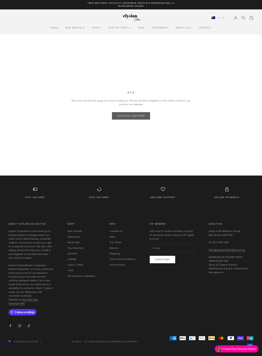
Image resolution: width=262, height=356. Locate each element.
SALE (141, 27)
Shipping (115, 253)
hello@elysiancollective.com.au (227, 250)
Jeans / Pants (75, 264)
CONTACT (205, 27)
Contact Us (116, 231)
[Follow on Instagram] (19, 326)
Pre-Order (116, 242)
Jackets (72, 259)
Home (54, 27)
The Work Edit (75, 248)
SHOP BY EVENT (119, 27)
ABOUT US (183, 27)
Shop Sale (73, 242)
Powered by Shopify (124, 341)
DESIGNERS (160, 27)
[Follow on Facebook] (10, 326)
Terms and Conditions (122, 259)
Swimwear (74, 237)
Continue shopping (131, 115)
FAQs (112, 237)
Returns (114, 248)
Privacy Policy (117, 264)
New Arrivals (75, 231)
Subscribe (162, 259)
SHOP (96, 27)
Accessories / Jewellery (81, 276)
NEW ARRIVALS (75, 27)
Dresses (72, 253)
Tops (70, 270)
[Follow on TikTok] (29, 326)
